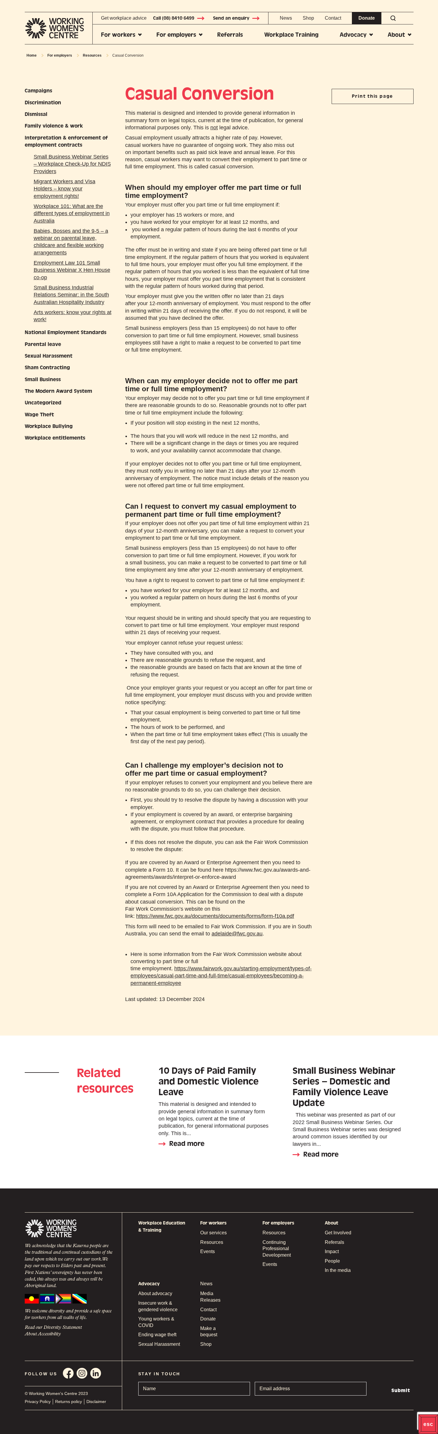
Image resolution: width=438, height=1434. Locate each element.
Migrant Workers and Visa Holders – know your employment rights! (64, 189)
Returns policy (68, 1401)
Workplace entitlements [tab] (55, 438)
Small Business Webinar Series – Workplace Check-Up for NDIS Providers (72, 164)
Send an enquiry (231, 18)
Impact (332, 1251)
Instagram (82, 1373)
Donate (366, 18)
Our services (213, 1232)
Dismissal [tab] (36, 114)
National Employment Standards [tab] (65, 332)
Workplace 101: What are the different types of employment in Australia (72, 213)
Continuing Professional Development (277, 1249)
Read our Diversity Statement (53, 1327)
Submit (401, 1390)
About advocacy (155, 1293)
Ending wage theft (157, 1334)
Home (32, 55)
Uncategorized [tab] (43, 403)
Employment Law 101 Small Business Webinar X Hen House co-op (72, 270)
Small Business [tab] (43, 379)
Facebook (68, 1373)
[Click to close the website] (428, 1424)
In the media (338, 1270)
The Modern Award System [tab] (58, 391)
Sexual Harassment (159, 1344)
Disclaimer (96, 1401)
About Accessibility (43, 1334)
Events (207, 1251)
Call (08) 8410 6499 (173, 18)
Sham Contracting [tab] (47, 367)
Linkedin (95, 1373)
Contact (333, 18)
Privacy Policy (38, 1401)
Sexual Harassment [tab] (48, 356)
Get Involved (338, 1232)
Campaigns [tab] (38, 91)
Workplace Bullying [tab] (49, 426)
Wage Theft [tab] (39, 415)
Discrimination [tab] (43, 103)
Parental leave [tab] (43, 344)
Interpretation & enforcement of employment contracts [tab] (66, 141)
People (332, 1261)
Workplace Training (291, 34)
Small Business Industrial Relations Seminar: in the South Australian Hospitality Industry (71, 295)
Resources (92, 55)
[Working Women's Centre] (59, 28)
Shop (308, 18)
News (286, 18)
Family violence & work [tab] (54, 126)
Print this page (372, 96)
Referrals (230, 34)
